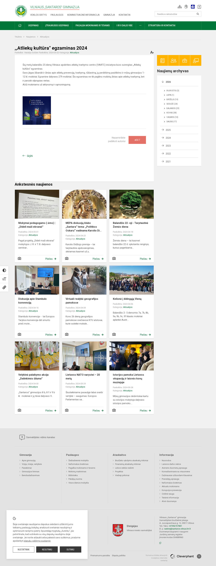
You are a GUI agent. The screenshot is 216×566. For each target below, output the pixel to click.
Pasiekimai (27, 468)
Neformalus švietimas (78, 464)
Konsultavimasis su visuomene (176, 471)
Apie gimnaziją (28, 460)
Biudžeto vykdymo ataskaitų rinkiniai (131, 460)
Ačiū (137, 139)
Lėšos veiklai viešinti (124, 468)
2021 (168, 161)
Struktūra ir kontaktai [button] (161, 25)
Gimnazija (109, 15)
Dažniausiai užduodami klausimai (177, 475)
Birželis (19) (172, 99)
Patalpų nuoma (75, 479)
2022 (168, 153)
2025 (168, 130)
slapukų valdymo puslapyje (37, 541)
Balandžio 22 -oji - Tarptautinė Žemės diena (130, 224)
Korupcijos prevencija (172, 490)
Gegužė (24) (172, 104)
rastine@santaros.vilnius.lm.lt (177, 529)
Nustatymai (23, 549)
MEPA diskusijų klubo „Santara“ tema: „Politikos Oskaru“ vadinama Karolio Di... (84, 226)
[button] (180, 7)
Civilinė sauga (168, 494)
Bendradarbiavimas (31, 475)
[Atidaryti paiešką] (198, 14)
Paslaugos (57, 15)
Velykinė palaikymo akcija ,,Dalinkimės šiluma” (33, 376)
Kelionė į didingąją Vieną (127, 298)
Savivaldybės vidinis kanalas (40, 437)
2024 (168, 138)
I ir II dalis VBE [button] (125, 25)
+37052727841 (175, 526)
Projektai (119, 471)
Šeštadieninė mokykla (78, 460)
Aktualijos (44, 37)
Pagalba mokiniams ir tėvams (81, 468)
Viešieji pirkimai (122, 475)
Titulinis (18, 37)
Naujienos (31, 37)
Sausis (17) (172, 121)
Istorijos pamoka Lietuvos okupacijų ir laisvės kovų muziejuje (128, 378)
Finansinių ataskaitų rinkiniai (128, 464)
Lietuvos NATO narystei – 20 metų (83, 376)
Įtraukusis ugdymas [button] (57, 25)
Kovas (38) (172, 113)
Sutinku (70, 549)
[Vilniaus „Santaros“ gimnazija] (21, 10)
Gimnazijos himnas (30, 471)
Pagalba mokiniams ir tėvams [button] (93, 25)
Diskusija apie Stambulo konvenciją (32, 300)
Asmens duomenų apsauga (174, 468)
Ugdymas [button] (33, 25)
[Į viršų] (199, 556)
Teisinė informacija (170, 497)
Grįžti (30, 155)
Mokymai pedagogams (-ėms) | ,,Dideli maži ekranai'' (36, 224)
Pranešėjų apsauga (170, 479)
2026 (168, 82)
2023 (168, 146)
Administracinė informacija (83, 15)
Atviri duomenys (169, 501)
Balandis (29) (173, 108)
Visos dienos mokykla (78, 483)
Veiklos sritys (38, 15)
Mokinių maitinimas (77, 471)
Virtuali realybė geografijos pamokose (82, 300)
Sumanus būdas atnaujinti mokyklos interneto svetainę (156, 558)
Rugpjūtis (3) (173, 90)
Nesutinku (47, 549)
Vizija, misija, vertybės (32, 464)
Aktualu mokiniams (170, 486)
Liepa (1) (170, 95)
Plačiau (49, 259)
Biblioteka (73, 475)
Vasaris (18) (172, 117)
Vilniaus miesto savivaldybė (139, 530)
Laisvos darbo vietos (171, 464)
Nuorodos (166, 460)
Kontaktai (124, 15)
